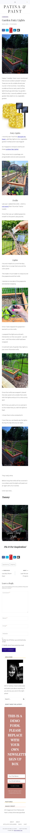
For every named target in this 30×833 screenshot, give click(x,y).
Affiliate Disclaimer (10, 824)
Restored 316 (18, 830)
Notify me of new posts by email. (14, 645)
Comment (6, 592)
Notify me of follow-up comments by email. (14, 640)
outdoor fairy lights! (12, 149)
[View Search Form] (27, 2)
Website (5, 633)
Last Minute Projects (24, 573)
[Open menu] (15, 2)
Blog (20, 824)
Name (5, 618)
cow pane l (5, 206)
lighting (13, 564)
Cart (25, 824)
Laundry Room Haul (7, 573)
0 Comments (13, 24)
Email (5, 626)
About (12, 821)
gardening (5, 16)
